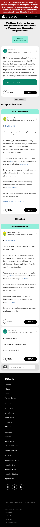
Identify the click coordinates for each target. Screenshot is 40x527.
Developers (9, 413)
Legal (6, 502)
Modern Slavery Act (10, 516)
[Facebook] (21, 487)
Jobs (7, 393)
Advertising (9, 417)
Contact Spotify (11, 450)
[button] (36, 51)
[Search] (26, 17)
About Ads (19, 509)
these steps (8, 12)
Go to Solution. (16, 82)
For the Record (10, 398)
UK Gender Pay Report (11, 523)
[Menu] (36, 17)
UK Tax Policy (8, 519)
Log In (31, 17)
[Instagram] (7, 487)
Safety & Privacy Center (16, 502)
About (7, 389)
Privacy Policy (8, 506)
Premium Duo (10, 465)
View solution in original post (13, 201)
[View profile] (5, 51)
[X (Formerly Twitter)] (14, 487)
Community (11, 16)
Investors (8, 422)
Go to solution (21, 40)
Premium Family (11, 469)
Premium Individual (12, 460)
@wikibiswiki (10, 126)
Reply (30, 93)
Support (8, 437)
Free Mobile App (11, 446)
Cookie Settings (9, 509)
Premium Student (11, 474)
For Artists (9, 408)
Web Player (9, 441)
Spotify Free (9, 478)
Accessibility (8, 512)
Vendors (8, 426)
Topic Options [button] (19, 99)
